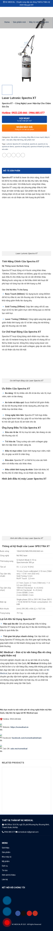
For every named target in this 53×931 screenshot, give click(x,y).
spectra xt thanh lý (37, 147)
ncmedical (25, 144)
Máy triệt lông (18, 140)
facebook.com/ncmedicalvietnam (27, 738)
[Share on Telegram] (23, 155)
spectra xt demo (8, 147)
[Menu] (3, 12)
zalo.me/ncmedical (18, 749)
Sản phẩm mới (19, 22)
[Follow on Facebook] (18, 913)
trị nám (46, 147)
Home (7, 22)
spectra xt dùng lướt (22, 147)
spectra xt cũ (42, 144)
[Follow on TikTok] (23, 913)
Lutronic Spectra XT (13, 144)
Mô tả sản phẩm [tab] (11, 171)
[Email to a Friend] (13, 155)
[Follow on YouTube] (35, 913)
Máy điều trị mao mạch (35, 137)
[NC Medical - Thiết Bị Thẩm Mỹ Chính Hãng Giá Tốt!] (26, 12)
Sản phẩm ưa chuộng (18, 137)
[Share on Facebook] (9, 155)
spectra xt (33, 144)
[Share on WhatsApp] (4, 155)
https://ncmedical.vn (19, 727)
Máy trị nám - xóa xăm (39, 22)
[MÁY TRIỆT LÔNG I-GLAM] (26, 791)
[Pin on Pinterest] (18, 155)
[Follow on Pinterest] (29, 913)
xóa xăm (5, 149)
